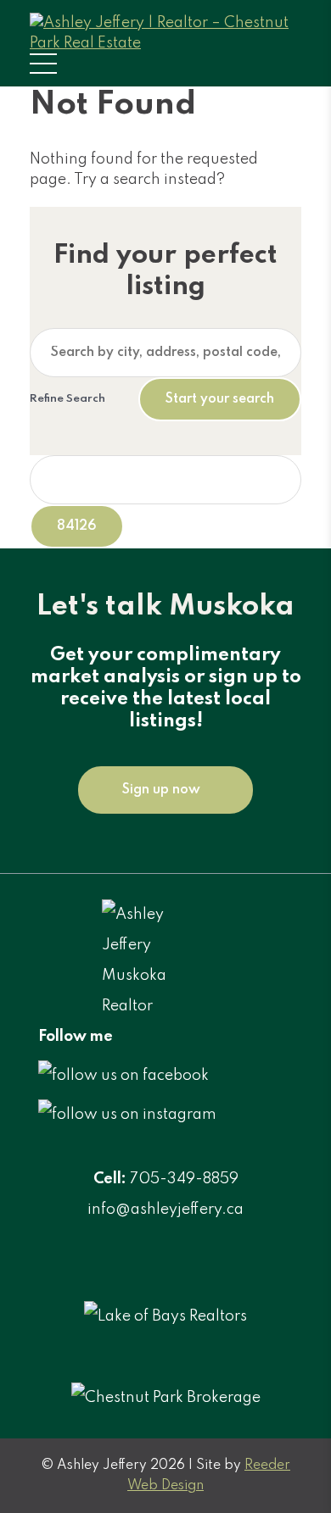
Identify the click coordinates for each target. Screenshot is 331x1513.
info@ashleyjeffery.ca (165, 1209)
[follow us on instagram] (127, 1114)
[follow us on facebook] (123, 1075)
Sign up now (161, 790)
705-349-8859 (184, 1179)
